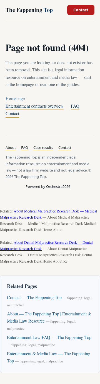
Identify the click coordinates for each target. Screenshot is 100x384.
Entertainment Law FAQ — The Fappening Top (49, 337)
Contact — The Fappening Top (34, 297)
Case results (43, 147)
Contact (80, 9)
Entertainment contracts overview (35, 106)
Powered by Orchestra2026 (48, 186)
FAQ (75, 106)
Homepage (15, 98)
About (11, 147)
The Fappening (29, 10)
